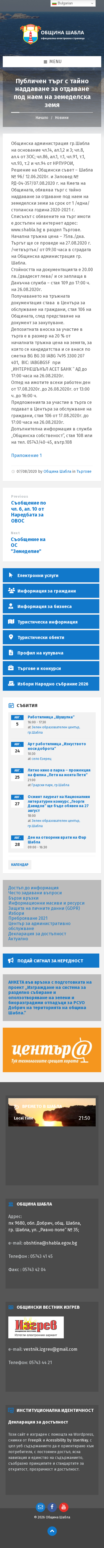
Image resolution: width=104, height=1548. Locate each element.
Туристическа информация (47, 622)
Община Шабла (57, 471)
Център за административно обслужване (39, 926)
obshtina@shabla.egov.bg (50, 1243)
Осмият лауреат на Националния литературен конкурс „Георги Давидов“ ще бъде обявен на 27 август (59, 803)
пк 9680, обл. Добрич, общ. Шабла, (44, 1223)
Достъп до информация (33, 887)
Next (15, 533)
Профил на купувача (40, 653)
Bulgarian (65, 3)
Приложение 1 (26, 455)
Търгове (84, 471)
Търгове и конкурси (39, 668)
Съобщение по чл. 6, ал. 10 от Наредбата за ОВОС (28, 512)
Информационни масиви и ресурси (46, 903)
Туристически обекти (40, 637)
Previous (19, 496)
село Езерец (41, 759)
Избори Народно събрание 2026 (52, 684)
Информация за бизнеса (44, 606)
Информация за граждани (46, 591)
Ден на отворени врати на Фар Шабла (57, 840)
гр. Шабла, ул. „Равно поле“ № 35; (43, 1229)
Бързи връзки (23, 898)
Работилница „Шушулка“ (51, 717)
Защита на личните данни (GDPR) (44, 908)
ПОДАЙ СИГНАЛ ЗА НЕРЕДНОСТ (50, 960)
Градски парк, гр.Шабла (50, 785)
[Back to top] (52, 1531)
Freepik (35, 1440)
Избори (16, 913)
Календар (20, 865)
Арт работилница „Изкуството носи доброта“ (57, 746)
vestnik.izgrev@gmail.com (50, 1349)
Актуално (18, 938)
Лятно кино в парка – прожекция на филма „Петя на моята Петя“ (59, 772)
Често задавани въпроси (35, 892)
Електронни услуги (38, 575)
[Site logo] (52, 45)
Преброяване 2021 (27, 918)
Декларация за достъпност (37, 933)
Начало (41, 117)
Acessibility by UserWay (67, 1440)
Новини (62, 117)
